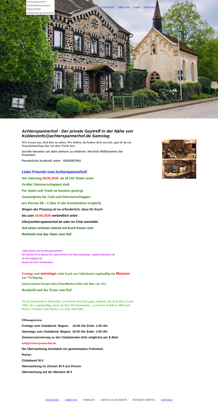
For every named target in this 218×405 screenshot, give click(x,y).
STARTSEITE (107, 7)
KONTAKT (149, 7)
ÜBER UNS (124, 7)
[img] (40, 7)
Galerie (136, 7)
